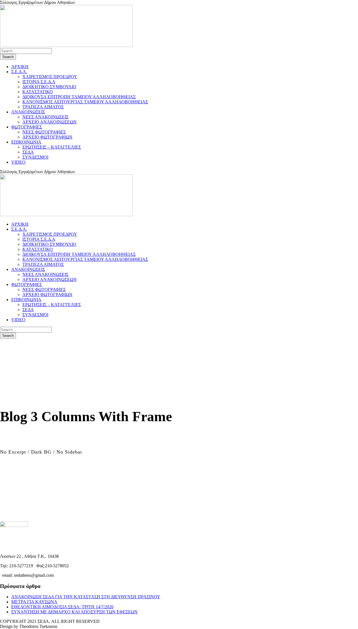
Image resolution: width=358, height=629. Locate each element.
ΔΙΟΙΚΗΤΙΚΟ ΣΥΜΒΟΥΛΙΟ (49, 86)
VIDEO (18, 162)
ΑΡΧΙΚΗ (20, 66)
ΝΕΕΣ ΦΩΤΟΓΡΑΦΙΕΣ (44, 132)
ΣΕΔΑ (28, 152)
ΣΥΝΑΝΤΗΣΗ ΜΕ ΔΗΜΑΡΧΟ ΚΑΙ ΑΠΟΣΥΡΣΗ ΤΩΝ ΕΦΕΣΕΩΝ (74, 611)
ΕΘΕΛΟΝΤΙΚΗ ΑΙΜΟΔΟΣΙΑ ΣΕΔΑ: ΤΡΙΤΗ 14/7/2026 (62, 606)
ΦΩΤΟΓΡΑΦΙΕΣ (26, 127)
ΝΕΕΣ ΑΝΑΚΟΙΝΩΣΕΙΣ (45, 117)
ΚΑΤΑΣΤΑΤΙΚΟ (37, 91)
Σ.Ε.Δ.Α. (19, 71)
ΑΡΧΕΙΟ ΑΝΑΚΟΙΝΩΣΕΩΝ (49, 122)
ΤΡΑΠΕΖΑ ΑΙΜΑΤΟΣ (43, 106)
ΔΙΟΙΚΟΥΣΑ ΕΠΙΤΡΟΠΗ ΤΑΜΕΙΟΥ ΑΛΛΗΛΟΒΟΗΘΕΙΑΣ (79, 96)
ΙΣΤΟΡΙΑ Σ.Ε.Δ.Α (38, 81)
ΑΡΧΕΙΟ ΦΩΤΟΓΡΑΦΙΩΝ (47, 137)
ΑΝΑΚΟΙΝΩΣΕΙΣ (28, 111)
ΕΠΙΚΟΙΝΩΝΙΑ (26, 142)
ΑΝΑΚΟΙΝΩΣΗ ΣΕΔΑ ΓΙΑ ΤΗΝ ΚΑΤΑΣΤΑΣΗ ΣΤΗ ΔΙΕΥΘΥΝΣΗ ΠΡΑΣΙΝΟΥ (85, 596)
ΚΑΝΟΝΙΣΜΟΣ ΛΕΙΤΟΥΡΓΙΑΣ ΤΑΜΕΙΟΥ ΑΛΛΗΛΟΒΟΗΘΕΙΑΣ (85, 101)
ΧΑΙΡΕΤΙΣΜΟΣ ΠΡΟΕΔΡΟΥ (49, 76)
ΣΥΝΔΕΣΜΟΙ (35, 157)
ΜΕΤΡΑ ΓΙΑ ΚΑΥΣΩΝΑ (34, 601)
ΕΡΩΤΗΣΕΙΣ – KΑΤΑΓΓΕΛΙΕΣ (51, 147)
